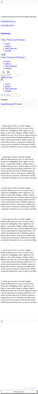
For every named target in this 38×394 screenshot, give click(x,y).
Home (3, 104)
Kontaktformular (7, 25)
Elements (10, 104)
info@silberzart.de (8, 21)
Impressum (5, 33)
